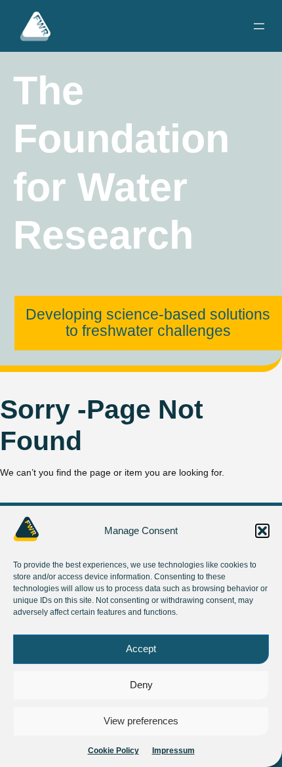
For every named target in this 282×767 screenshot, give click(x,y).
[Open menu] (259, 26)
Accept (141, 648)
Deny (141, 684)
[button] (262, 530)
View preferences (141, 720)
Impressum (173, 750)
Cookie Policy (113, 750)
